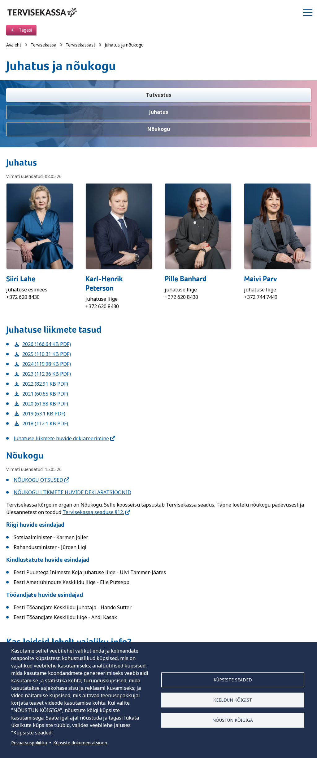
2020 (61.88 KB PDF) (41, 403)
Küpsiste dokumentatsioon (80, 743)
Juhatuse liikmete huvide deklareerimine (61, 438)
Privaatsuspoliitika (29, 743)
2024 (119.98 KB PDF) (42, 364)
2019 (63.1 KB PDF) (39, 413)
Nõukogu (158, 129)
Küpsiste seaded (233, 680)
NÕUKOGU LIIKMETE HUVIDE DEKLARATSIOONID (72, 492)
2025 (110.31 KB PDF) (42, 354)
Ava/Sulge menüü (307, 12)
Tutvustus (158, 94)
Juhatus (158, 112)
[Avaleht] (42, 12)
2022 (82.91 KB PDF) (41, 384)
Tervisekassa (43, 45)
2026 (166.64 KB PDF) (42, 344)
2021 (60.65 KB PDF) (41, 393)
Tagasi (25, 30)
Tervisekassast (80, 45)
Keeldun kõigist (232, 700)
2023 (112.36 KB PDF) (42, 374)
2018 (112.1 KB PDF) (41, 423)
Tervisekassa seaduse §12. (93, 512)
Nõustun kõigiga (232, 720)
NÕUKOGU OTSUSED (38, 480)
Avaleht (13, 45)
